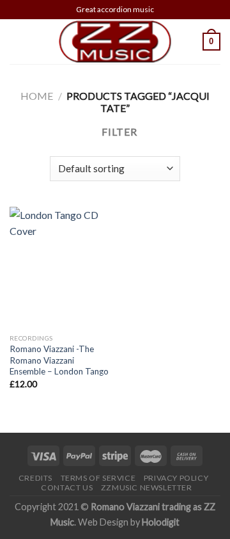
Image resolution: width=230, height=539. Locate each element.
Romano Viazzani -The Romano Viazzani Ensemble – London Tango (59, 360)
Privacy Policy (176, 478)
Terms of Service (98, 478)
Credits (35, 478)
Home (36, 96)
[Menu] (17, 41)
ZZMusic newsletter (146, 487)
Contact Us (67, 487)
